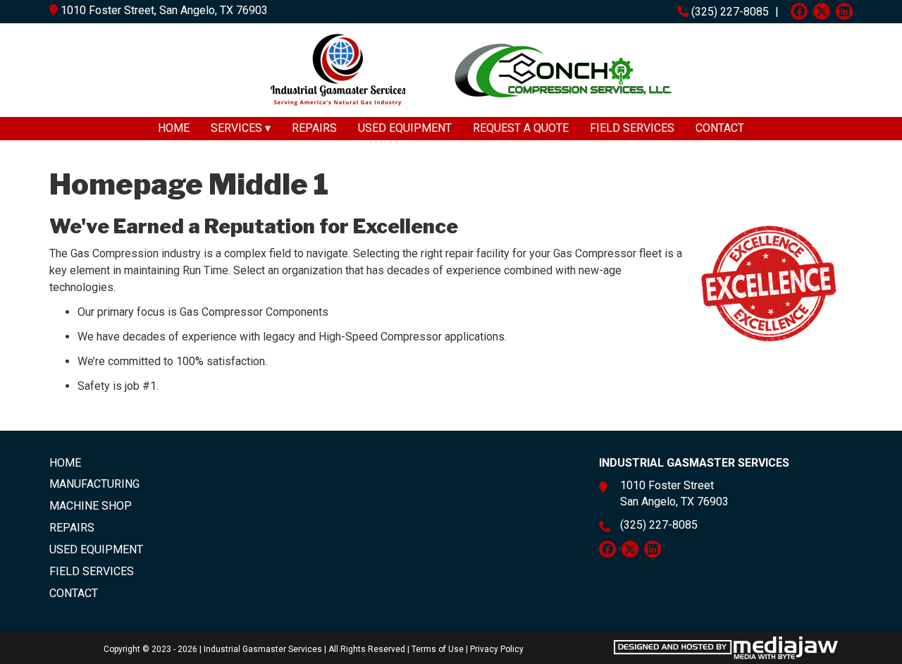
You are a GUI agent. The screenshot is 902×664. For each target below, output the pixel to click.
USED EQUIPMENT (405, 128)
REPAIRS (314, 128)
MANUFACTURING (94, 484)
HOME (174, 128)
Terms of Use (438, 649)
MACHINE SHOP (90, 505)
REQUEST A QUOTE (521, 128)
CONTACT (720, 128)
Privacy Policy (497, 649)
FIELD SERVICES (632, 128)
